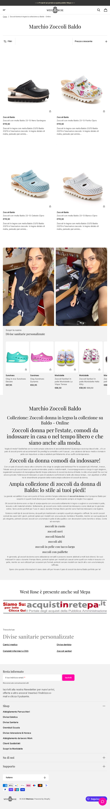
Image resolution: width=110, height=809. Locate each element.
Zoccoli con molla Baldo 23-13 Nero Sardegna (24, 120)
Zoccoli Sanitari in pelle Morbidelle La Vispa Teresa (63, 382)
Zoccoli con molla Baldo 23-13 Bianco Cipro (77, 215)
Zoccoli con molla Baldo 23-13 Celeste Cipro (23, 215)
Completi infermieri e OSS (16, 651)
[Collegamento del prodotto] (28, 91)
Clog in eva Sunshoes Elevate (16, 380)
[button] (4, 10)
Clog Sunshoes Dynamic (37, 380)
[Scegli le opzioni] (50, 111)
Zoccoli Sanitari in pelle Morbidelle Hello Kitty (89, 382)
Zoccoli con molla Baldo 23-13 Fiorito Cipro (77, 120)
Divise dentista (64, 644)
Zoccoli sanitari (64, 651)
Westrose (30, 799)
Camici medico (10, 644)
